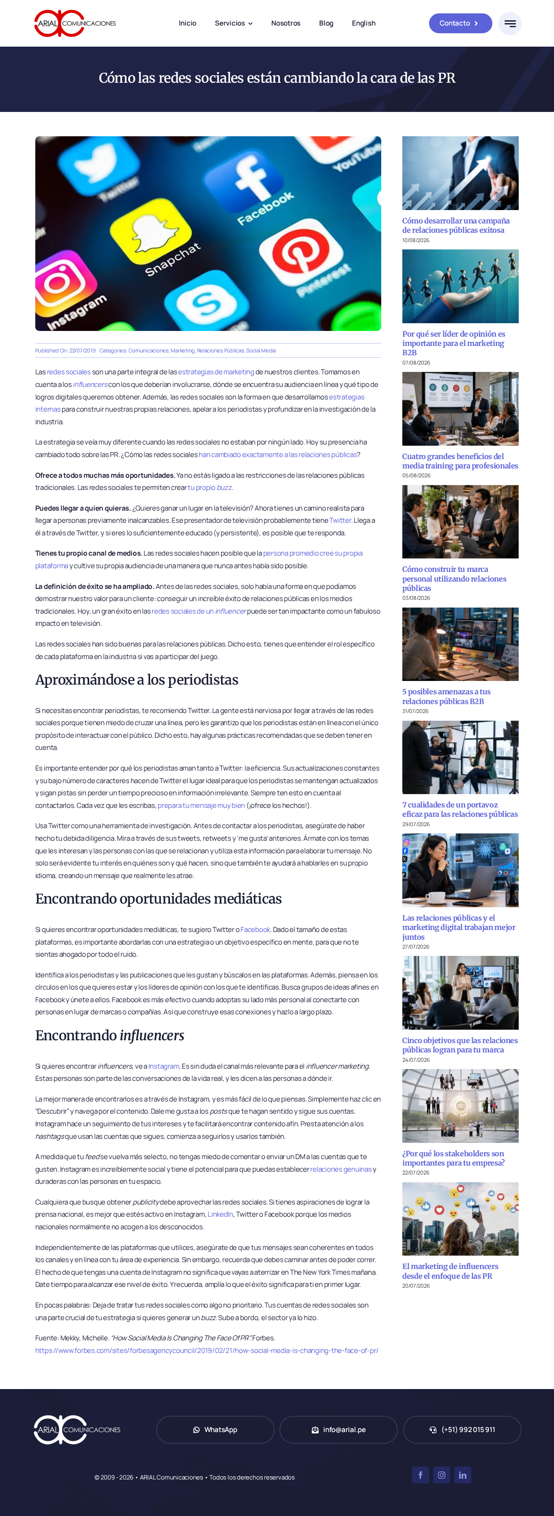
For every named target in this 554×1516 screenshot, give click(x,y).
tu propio (209, 487)
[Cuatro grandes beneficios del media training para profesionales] (460, 408)
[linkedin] (462, 1475)
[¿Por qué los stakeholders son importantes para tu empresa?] (460, 1105)
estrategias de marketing (216, 371)
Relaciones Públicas (220, 350)
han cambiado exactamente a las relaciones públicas (278, 454)
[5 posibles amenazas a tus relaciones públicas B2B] (460, 644)
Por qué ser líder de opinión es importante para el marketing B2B (453, 343)
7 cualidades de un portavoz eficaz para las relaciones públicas (459, 809)
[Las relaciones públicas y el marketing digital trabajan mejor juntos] (460, 870)
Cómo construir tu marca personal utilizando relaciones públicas (454, 579)
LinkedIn (220, 1214)
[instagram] (441, 1475)
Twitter (340, 520)
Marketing (183, 350)
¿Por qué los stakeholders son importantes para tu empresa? (453, 1158)
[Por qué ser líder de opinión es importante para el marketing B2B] (460, 286)
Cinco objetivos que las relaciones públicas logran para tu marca (460, 1045)
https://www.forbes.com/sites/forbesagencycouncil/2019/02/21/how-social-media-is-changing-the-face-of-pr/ (207, 1350)
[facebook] (420, 1475)
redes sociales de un (199, 611)
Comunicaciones (148, 350)
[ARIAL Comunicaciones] (75, 7)
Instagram (163, 1066)
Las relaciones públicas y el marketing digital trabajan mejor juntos (458, 927)
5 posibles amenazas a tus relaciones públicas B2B (446, 696)
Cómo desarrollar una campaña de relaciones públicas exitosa (456, 225)
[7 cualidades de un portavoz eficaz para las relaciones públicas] (460, 757)
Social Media (261, 350)
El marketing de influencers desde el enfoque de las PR (450, 1271)
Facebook (255, 929)
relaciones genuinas (340, 1169)
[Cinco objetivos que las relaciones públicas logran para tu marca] (460, 992)
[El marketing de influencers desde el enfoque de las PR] (460, 1219)
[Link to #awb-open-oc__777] (510, 23)
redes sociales (69, 371)
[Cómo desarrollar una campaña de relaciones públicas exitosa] (460, 173)
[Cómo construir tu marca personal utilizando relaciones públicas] (460, 521)
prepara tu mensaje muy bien (201, 805)
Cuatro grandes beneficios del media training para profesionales (460, 461)
